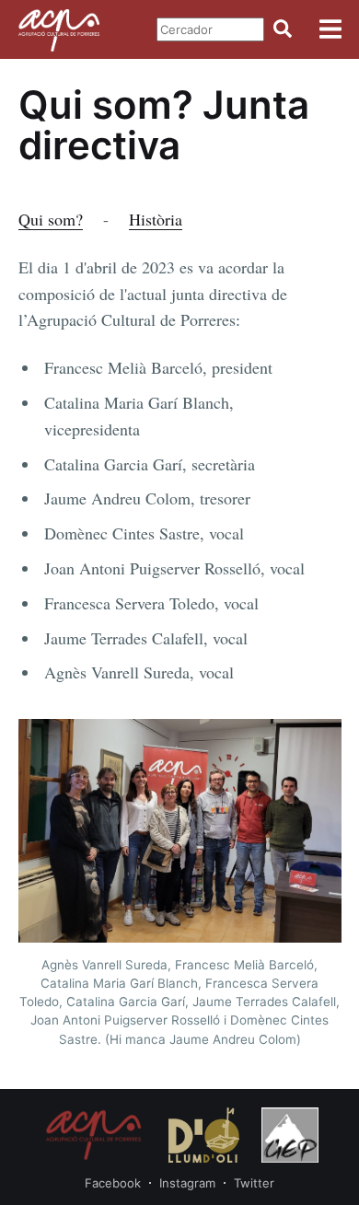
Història (155, 219)
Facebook (113, 1183)
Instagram (187, 1183)
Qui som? (50, 219)
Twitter (254, 1183)
